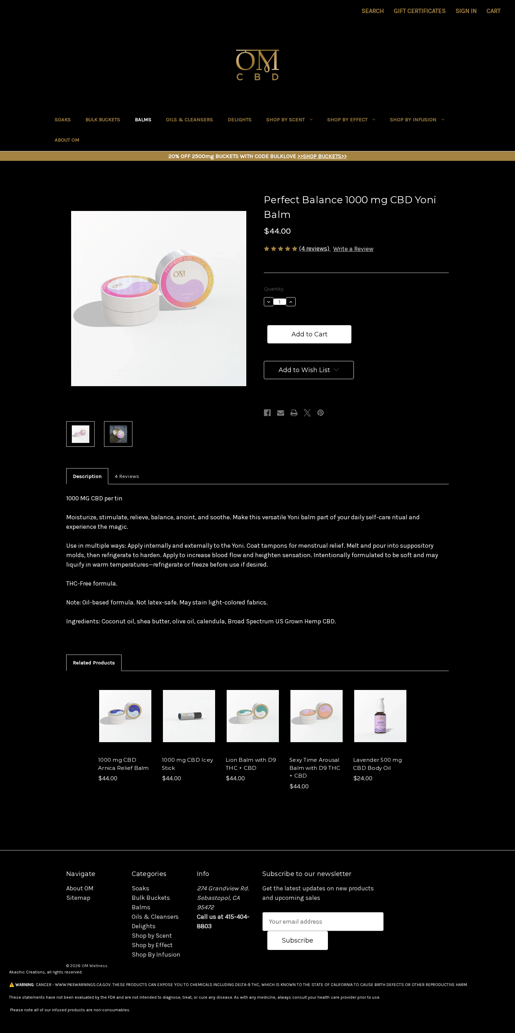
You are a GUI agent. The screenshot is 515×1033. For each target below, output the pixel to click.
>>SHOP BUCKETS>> (322, 156)
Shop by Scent (285, 119)
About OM (67, 140)
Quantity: (274, 289)
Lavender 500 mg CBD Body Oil (377, 764)
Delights (240, 119)
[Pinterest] (320, 412)
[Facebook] (267, 412)
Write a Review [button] (353, 249)
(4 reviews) (315, 248)
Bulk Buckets (102, 119)
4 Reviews (127, 476)
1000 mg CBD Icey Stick (187, 764)
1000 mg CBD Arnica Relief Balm (123, 764)
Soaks (63, 119)
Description (87, 476)
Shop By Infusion (413, 119)
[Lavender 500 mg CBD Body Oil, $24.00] (380, 716)
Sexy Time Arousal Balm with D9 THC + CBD (314, 768)
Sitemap (78, 898)
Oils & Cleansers (189, 119)
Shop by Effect (347, 119)
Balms (143, 119)
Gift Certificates (420, 11)
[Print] (293, 412)
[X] (307, 412)
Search (373, 11)
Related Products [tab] (94, 662)
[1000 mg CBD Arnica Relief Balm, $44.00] (125, 716)
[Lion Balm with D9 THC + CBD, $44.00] (253, 716)
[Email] (280, 412)
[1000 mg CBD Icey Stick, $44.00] (189, 716)
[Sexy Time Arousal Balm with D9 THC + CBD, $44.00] (316, 716)
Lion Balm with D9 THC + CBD (251, 764)
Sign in (466, 11)
